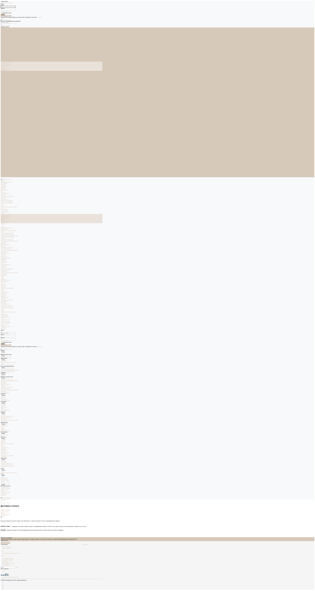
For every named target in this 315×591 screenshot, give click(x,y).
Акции (2, 166)
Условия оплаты (5, 63)
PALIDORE (3, 34)
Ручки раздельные (5, 105)
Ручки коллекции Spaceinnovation (10, 83)
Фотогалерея (4, 58)
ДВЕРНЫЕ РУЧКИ (5, 128)
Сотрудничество (5, 164)
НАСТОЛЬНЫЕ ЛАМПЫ (7, 44)
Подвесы (3, 138)
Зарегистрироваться (6, 16)
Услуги (2, 158)
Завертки (3, 103)
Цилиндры (3, 99)
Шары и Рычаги (5, 100)
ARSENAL (3, 32)
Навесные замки (5, 92)
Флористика (4, 142)
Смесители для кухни (6, 49)
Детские (3, 133)
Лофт (2, 137)
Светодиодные (5, 139)
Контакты (3, 176)
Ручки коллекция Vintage (7, 84)
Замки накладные (5, 117)
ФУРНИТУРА (4, 122)
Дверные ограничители (7, 87)
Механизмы (4, 104)
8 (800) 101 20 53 (5, 25)
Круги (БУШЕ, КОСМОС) (7, 136)
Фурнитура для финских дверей (9, 97)
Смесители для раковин (7, 50)
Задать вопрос (4, 540)
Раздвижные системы (6, 95)
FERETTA (3, 33)
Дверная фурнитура (6, 29)
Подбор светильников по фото (9, 54)
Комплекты (4, 91)
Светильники (4, 37)
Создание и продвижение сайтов (9, 577)
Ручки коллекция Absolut (7, 80)
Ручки (2, 125)
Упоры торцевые (5, 96)
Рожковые (3, 141)
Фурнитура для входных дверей (9, 88)
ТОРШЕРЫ (3, 149)
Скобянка (3, 126)
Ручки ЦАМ (4, 113)
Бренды (3, 67)
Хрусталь (3, 143)
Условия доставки (5, 65)
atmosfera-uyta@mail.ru (7, 2)
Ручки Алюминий (5, 112)
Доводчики (3, 90)
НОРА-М (3, 36)
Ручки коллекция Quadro (7, 82)
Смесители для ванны (7, 48)
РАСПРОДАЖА (5, 41)
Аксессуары (4, 46)
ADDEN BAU (4, 30)
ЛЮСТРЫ (3, 40)
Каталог (3, 74)
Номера (3, 93)
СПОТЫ (3, 42)
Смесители (4, 45)
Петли (2, 79)
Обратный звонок (5, 543)
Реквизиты (3, 70)
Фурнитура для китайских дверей (10, 120)
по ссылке (39, 17)
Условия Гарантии (5, 69)
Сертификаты (4, 57)
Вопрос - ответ (5, 66)
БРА (2, 38)
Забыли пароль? (5, 11)
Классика (3, 134)
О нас (2, 160)
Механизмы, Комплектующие (8, 78)
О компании (85, 544)
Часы (2, 51)
